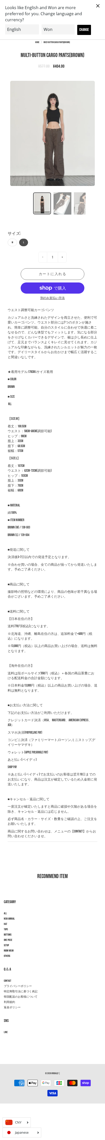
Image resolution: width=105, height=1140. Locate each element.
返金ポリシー (12, 1007)
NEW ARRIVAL (9, 918)
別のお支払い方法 (52, 298)
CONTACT (7, 980)
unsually (55, 1073)
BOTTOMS (7, 934)
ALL (5, 913)
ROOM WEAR (9, 950)
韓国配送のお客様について (20, 996)
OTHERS (7, 956)
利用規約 (9, 1002)
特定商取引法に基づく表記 (20, 991)
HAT (5, 924)
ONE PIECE (8, 940)
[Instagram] (6, 1041)
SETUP (6, 945)
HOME (37, 42)
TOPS (6, 929)
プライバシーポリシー (18, 986)
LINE (6, 1032)
